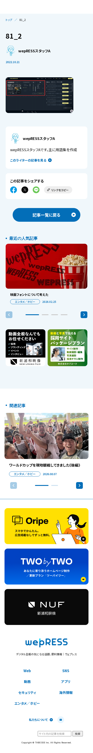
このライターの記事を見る (28, 160)
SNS (65, 670)
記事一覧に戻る (46, 215)
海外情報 (66, 692)
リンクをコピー (60, 190)
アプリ (65, 681)
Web (27, 670)
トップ (9, 19)
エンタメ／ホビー (25, 301)
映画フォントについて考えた (29, 294)
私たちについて (38, 720)
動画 (27, 681)
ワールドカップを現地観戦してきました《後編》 (44, 465)
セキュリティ (27, 692)
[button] (32, 314)
